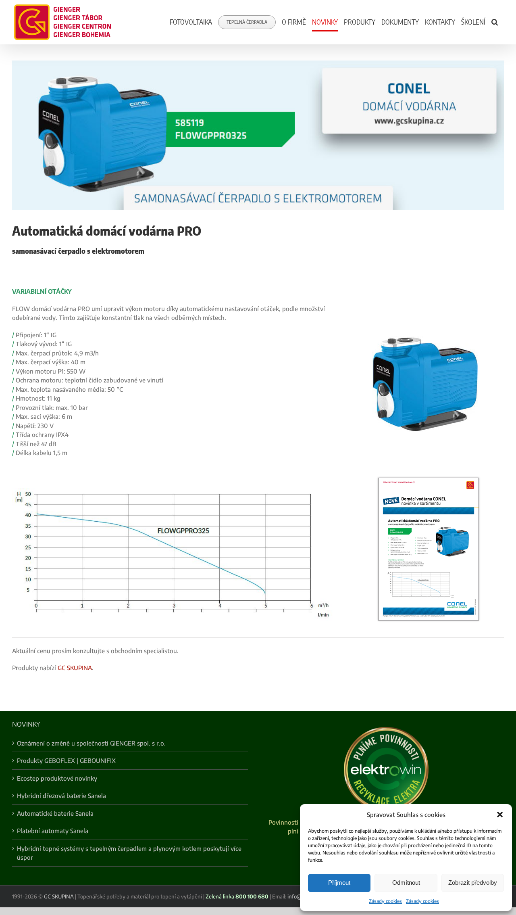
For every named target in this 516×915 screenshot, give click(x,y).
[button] (500, 815)
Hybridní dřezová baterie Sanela (61, 795)
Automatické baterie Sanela (55, 813)
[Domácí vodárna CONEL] (428, 480)
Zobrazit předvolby (472, 882)
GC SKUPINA (75, 667)
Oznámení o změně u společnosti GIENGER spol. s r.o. (91, 743)
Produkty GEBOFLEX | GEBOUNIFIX (66, 760)
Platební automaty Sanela (52, 830)
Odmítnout (406, 882)
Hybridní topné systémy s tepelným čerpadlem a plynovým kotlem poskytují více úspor (129, 853)
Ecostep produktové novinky (57, 778)
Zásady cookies (385, 901)
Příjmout (339, 882)
